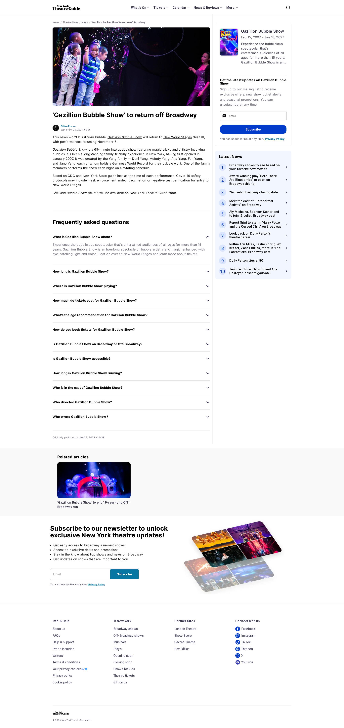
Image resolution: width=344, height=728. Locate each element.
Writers (58, 656)
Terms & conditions (66, 662)
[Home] (66, 7)
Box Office (182, 649)
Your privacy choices (67, 669)
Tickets (159, 8)
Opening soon (123, 656)
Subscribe (253, 129)
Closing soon (122, 662)
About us (59, 629)
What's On (138, 8)
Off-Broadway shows (128, 635)
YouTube (247, 662)
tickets (75, 193)
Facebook (248, 629)
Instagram (248, 635)
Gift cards (120, 682)
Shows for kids (124, 669)
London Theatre (185, 629)
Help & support (63, 642)
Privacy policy (62, 675)
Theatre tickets (124, 675)
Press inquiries (63, 649)
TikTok (246, 642)
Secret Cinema (184, 642)
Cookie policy (62, 682)
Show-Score (183, 635)
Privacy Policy (274, 138)
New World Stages (177, 137)
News (85, 22)
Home (56, 22)
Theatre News (70, 22)
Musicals (119, 642)
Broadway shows (125, 629)
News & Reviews (206, 8)
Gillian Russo (68, 126)
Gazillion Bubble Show (125, 137)
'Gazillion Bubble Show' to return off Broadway (118, 22)
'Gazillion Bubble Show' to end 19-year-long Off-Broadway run (93, 505)
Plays (117, 649)
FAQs (56, 635)
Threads (247, 649)
